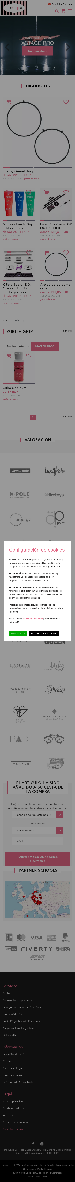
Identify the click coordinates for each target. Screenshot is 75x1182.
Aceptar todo (18, 633)
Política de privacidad (32, 618)
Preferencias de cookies (44, 633)
